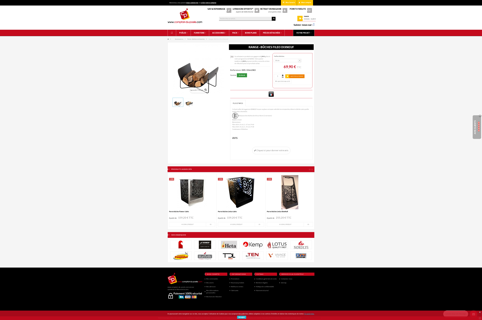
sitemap (283, 283)
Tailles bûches (279, 56)
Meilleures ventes (237, 287)
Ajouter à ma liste (283, 81)
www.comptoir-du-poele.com (178, 287)
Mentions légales (262, 283)
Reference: (235, 70)
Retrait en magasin (270, 9)
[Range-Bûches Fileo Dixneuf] (178, 102)
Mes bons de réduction (214, 297)
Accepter (241, 317)
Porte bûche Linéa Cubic (227, 211)
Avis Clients (475, 127)
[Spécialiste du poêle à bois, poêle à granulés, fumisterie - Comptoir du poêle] (185, 15)
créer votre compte (208, 3)
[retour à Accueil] (168, 39)
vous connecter (192, 3)
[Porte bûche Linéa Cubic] (241, 192)
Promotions (235, 279)
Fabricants (234, 290)
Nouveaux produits (237, 283)
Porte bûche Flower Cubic (179, 211)
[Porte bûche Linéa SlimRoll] (289, 192)
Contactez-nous (286, 279)
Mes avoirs (210, 283)
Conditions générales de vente (266, 279)
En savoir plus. (309, 314)
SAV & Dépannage (216, 9)
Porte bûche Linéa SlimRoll (277, 211)
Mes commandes (212, 279)
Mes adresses (211, 287)
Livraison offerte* (243, 9)
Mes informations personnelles (212, 292)
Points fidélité (298, 9)
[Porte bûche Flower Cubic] (192, 192)
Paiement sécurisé (262, 290)
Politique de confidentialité (265, 287)
